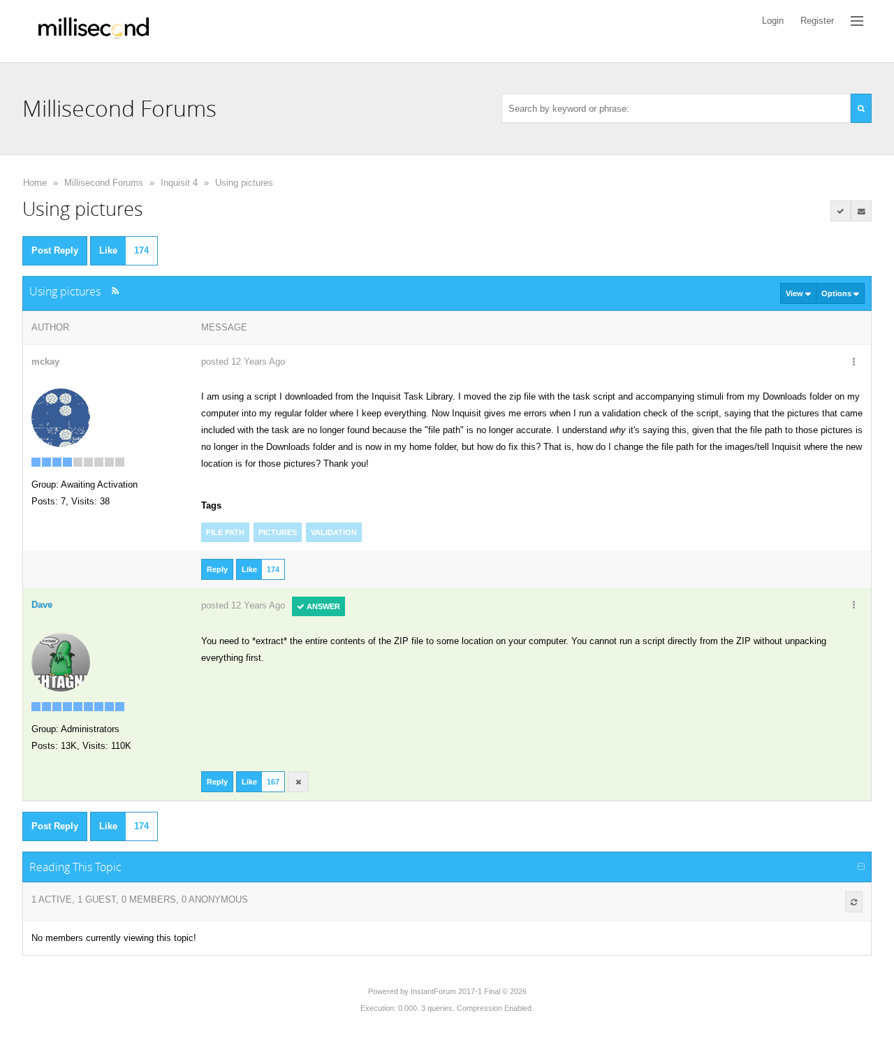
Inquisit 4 (179, 182)
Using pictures (244, 182)
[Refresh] (854, 901)
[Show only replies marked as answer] (840, 210)
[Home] (93, 31)
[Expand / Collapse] (861, 867)
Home (35, 182)
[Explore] (857, 21)
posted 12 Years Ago (243, 361)
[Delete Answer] (298, 781)
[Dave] (60, 661)
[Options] (853, 362)
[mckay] (60, 416)
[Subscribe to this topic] (861, 210)
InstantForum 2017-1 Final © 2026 (469, 991)
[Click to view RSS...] (115, 291)
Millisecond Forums (103, 182)
